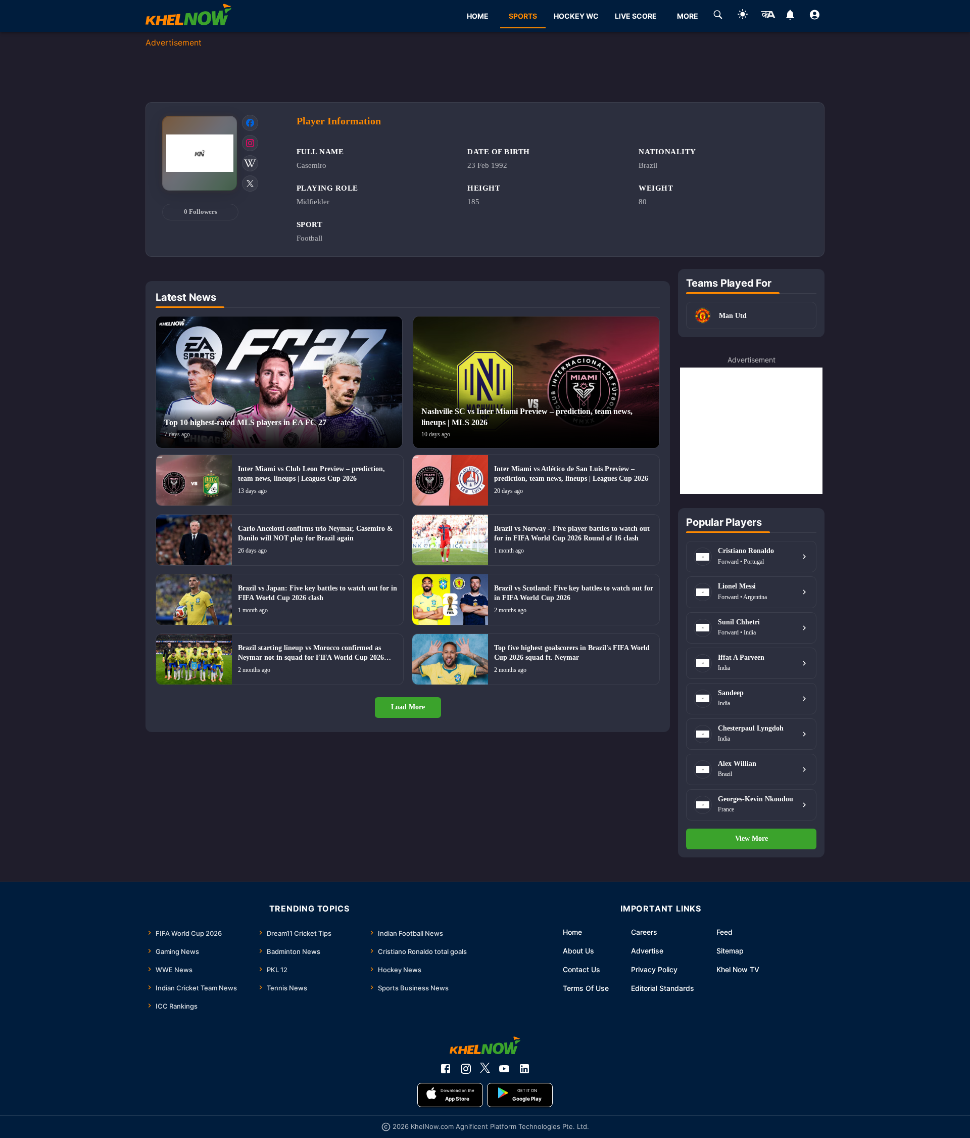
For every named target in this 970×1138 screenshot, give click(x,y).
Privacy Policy (654, 969)
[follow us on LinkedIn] (524, 1069)
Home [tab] (478, 16)
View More (751, 838)
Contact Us (581, 969)
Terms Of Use (586, 988)
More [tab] (687, 16)
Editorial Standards (662, 988)
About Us (578, 950)
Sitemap (730, 950)
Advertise (647, 950)
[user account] (815, 16)
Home (572, 932)
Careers (644, 932)
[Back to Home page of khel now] (188, 16)
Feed (724, 932)
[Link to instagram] (250, 143)
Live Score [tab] (636, 16)
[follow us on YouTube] (504, 1069)
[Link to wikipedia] (250, 163)
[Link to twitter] (250, 183)
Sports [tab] (523, 16)
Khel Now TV (737, 969)
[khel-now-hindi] (768, 16)
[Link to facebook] (250, 123)
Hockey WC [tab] (576, 16)
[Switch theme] (743, 16)
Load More (408, 707)
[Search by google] (717, 16)
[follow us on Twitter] (485, 1069)
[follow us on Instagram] (466, 1069)
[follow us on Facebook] (446, 1069)
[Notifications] (790, 16)
